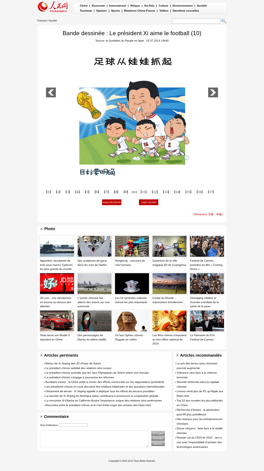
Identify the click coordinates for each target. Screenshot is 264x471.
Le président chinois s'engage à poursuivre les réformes (79, 377)
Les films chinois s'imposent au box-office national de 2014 (169, 339)
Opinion (101, 10)
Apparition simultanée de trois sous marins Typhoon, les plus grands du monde (56, 264)
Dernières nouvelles (186, 10)
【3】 (68, 192)
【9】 (126, 192)
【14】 (177, 192)
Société (53, 20)
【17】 (210, 192)
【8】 (116, 192)
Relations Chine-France (139, 10)
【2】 (58, 192)
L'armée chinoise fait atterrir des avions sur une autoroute (93, 302)
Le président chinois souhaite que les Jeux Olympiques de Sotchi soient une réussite (97, 372)
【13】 (166, 192)
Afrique (135, 5)
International (117, 5)
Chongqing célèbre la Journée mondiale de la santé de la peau (204, 302)
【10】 (134, 192)
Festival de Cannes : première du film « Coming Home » (206, 264)
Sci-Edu (149, 5)
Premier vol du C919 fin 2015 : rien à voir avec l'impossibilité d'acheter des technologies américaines (199, 442)
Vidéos (164, 10)
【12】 (154, 192)
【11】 (143, 192)
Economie (98, 5)
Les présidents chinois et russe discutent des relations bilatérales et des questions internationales (104, 386)
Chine (84, 5)
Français (41, 20)
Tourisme (86, 10)
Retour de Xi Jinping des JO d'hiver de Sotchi (73, 363)
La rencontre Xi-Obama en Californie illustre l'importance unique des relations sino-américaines (103, 400)
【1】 (48, 192)
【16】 (199, 192)
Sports (115, 10)
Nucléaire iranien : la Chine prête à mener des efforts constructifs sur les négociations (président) (104, 381)
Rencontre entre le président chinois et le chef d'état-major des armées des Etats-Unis (98, 405)
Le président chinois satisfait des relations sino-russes (78, 368)
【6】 (97, 192)
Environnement (183, 5)
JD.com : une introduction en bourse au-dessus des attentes (55, 302)
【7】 (106, 192)
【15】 (188, 192)
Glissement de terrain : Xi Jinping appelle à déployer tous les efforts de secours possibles (99, 391)
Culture (163, 5)
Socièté (202, 5)
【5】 (87, 192)
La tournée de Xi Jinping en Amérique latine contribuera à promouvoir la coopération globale (101, 395)
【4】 (77, 192)
